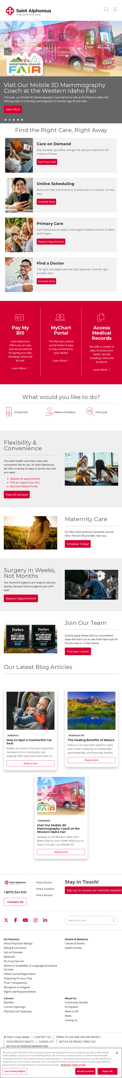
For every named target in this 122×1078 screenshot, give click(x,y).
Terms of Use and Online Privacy (78, 1037)
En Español (71, 1007)
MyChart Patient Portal (24, 486)
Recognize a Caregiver (17, 987)
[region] (61, 72)
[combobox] (91, 920)
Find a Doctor (44, 882)
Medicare (9, 956)
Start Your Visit (47, 162)
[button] (115, 8)
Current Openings (14, 1007)
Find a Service (44, 895)
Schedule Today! (78, 544)
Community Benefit (76, 1002)
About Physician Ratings (18, 943)
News (68, 1016)
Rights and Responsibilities (20, 991)
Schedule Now (46, 201)
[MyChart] (68, 360)
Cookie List (46, 1041)
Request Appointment (51, 241)
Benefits (9, 1002)
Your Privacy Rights (20, 1041)
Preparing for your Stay (18, 978)
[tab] (5, 120)
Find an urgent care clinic (25, 482)
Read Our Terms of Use (73, 1064)
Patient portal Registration (20, 974)
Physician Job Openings (18, 1011)
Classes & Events (75, 943)
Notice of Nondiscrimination (27, 1046)
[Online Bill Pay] (27, 368)
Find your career (78, 651)
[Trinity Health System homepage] (28, 17)
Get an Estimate (13, 952)
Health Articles (73, 948)
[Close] (116, 1052)
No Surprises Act (14, 961)
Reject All (107, 1071)
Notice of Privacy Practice (77, 1041)
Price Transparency (15, 983)
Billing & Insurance (15, 948)
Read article (30, 729)
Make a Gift (71, 1011)
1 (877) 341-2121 (15, 892)
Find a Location (45, 889)
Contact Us (15, 902)
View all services (17, 494)
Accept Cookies (85, 1071)
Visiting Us (71, 1020)
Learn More (19, 368)
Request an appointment (25, 478)
